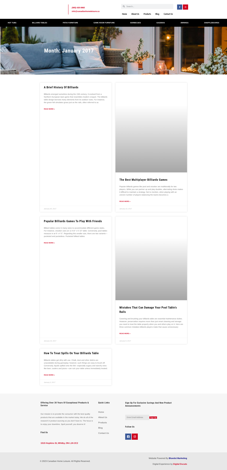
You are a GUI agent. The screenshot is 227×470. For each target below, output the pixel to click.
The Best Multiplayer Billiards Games (143, 179)
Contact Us (168, 14)
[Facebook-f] (179, 7)
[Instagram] (185, 7)
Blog (157, 14)
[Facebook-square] (128, 437)
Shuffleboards (211, 23)
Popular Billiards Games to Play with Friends (73, 221)
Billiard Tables (39, 23)
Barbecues (135, 23)
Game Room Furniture (104, 23)
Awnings (184, 23)
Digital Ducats (180, 464)
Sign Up (153, 418)
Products (147, 14)
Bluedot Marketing (178, 458)
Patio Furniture (70, 23)
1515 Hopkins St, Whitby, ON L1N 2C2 (59, 443)
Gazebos (160, 23)
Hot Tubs (12, 23)
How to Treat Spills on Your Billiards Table (71, 353)
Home (124, 14)
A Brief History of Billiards (61, 87)
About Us (135, 14)
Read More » (49, 109)
